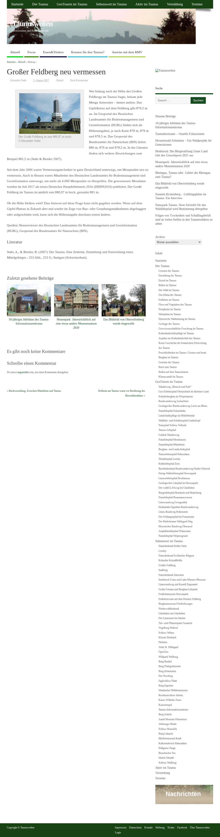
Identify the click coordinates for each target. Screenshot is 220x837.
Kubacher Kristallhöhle (170, 560)
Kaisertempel (165, 704)
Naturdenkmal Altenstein (171, 574)
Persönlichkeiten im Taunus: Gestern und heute (182, 352)
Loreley (162, 550)
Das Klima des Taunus (170, 294)
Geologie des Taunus (169, 323)
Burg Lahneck (166, 733)
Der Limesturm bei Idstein (172, 618)
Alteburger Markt (167, 724)
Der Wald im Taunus (169, 290)
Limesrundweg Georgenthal (173, 502)
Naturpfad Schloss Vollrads (172, 425)
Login (118, 832)
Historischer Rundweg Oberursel (175, 526)
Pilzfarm (163, 642)
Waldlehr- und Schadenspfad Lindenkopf (179, 420)
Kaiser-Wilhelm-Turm (170, 699)
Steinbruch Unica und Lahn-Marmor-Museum (182, 579)
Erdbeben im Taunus (169, 299)
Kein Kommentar (79, 80)
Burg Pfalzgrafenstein (170, 666)
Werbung (160, 827)
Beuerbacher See (167, 753)
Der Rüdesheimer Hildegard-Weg (175, 521)
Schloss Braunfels (168, 728)
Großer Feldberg (167, 565)
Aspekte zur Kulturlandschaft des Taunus (179, 338)
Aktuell (15, 52)
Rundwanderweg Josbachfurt (173, 401)
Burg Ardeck (165, 714)
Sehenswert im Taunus (111, 4)
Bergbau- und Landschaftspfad (174, 449)
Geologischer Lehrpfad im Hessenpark (178, 483)
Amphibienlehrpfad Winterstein (175, 531)
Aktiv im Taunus (146, 4)
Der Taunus (40, 4)
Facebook (182, 827)
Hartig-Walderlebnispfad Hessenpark (177, 473)
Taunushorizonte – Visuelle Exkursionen (179, 134)
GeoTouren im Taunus (72, 4)
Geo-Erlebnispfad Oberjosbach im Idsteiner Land (184, 391)
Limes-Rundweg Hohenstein (173, 511)
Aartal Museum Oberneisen (173, 719)
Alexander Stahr (18, 80)
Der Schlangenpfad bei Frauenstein (176, 516)
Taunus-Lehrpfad (167, 429)
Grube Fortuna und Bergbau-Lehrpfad (178, 589)
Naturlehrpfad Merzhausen (172, 439)
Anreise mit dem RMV (127, 52)
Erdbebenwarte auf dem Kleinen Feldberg (180, 599)
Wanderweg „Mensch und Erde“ (175, 386)
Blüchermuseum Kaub (170, 738)
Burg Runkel (165, 661)
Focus (31, 52)
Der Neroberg (166, 675)
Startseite (17, 4)
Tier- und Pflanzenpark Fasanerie (175, 623)
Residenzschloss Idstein (171, 695)
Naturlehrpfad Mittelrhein (172, 444)
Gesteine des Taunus (169, 362)
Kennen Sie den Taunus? (87, 52)
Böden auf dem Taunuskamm (173, 372)
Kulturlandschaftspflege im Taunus (176, 333)
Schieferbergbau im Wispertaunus (176, 396)
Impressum (120, 827)
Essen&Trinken (53, 52)
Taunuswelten (32, 23)
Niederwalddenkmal (169, 608)
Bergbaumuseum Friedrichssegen (175, 603)
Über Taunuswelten (200, 827)
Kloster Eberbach (167, 637)
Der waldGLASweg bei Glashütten (176, 487)
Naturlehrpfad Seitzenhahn (172, 410)
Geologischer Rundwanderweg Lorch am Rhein (183, 405)
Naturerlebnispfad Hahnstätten (174, 454)
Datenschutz (135, 827)
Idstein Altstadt (166, 757)
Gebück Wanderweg (169, 434)
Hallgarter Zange (167, 748)
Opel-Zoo (163, 651)
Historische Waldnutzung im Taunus (177, 318)
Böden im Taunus (167, 285)
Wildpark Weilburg (168, 656)
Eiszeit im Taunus (167, 280)
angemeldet (23, 372)
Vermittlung (175, 4)
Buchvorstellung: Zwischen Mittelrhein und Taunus (35, 390)
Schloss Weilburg (167, 762)
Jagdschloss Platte (168, 680)
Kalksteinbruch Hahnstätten (173, 743)
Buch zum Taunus (168, 367)
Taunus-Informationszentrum (173, 709)
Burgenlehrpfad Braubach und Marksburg (180, 492)
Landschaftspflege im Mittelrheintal (176, 415)
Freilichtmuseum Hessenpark (173, 594)
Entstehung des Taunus (170, 275)
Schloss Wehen (166, 632)
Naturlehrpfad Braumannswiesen (175, 497)
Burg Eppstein (166, 685)
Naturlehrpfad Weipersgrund (173, 535)
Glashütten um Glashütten (172, 613)
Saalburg (163, 570)
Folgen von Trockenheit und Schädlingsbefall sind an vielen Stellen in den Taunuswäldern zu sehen (183, 219)
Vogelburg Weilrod (168, 627)
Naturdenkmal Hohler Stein (172, 545)
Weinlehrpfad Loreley (169, 458)
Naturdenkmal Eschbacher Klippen (176, 555)
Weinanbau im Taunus (170, 314)
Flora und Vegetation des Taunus (175, 304)
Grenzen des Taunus (169, 270)
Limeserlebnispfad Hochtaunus (174, 478)
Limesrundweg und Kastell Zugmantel (178, 584)
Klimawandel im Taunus (171, 376)
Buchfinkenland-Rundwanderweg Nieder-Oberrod (184, 468)
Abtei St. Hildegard (168, 647)
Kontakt (148, 827)
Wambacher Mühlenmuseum (173, 690)
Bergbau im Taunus (168, 357)
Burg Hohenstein (167, 671)
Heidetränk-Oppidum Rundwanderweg (178, 507)
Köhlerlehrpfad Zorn (169, 463)
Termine (197, 4)
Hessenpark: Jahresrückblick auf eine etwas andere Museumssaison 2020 (76, 323)
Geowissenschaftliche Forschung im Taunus (181, 328)
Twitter (170, 827)
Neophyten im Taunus (170, 309)
